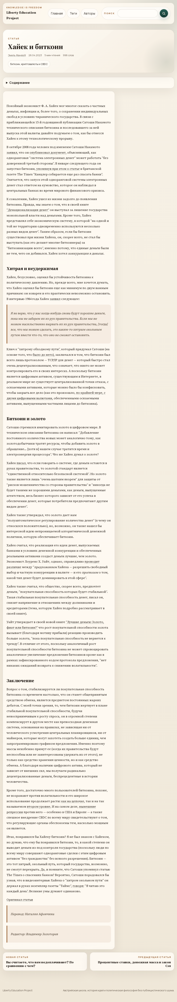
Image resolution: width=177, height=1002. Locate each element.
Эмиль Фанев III (17, 55)
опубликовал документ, (48, 152)
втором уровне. (39, 806)
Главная (57, 13)
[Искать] (164, 13)
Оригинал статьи (20, 899)
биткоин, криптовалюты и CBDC (29, 64)
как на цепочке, (73, 801)
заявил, (12, 152)
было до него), (44, 354)
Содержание (19, 83)
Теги (73, 13)
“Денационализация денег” (28, 210)
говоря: (78, 886)
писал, (22, 463)
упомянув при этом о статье (58, 169)
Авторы (89, 13)
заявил (55, 299)
